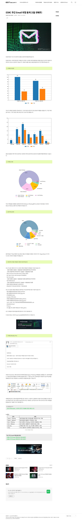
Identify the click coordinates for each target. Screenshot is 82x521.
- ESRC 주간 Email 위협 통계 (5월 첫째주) (16, 439)
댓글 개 (7, 484)
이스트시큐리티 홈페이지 (13, 515)
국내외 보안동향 (38, 2)
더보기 (51, 465)
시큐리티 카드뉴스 (64, 2)
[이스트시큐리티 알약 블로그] (11, 2)
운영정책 (7, 515)
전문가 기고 (56, 2)
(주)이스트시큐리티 (9, 517)
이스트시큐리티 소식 (24, 2)
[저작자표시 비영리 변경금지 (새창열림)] (20, 458)
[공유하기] (9, 458)
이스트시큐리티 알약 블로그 (15, 490)
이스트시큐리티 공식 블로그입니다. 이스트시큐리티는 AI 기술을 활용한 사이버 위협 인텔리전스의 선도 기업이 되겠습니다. (27, 493)
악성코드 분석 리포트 (48, 2)
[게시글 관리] (11, 458)
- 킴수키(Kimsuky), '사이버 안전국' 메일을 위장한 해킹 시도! (20, 408)
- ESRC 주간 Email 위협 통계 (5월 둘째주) (16, 437)
